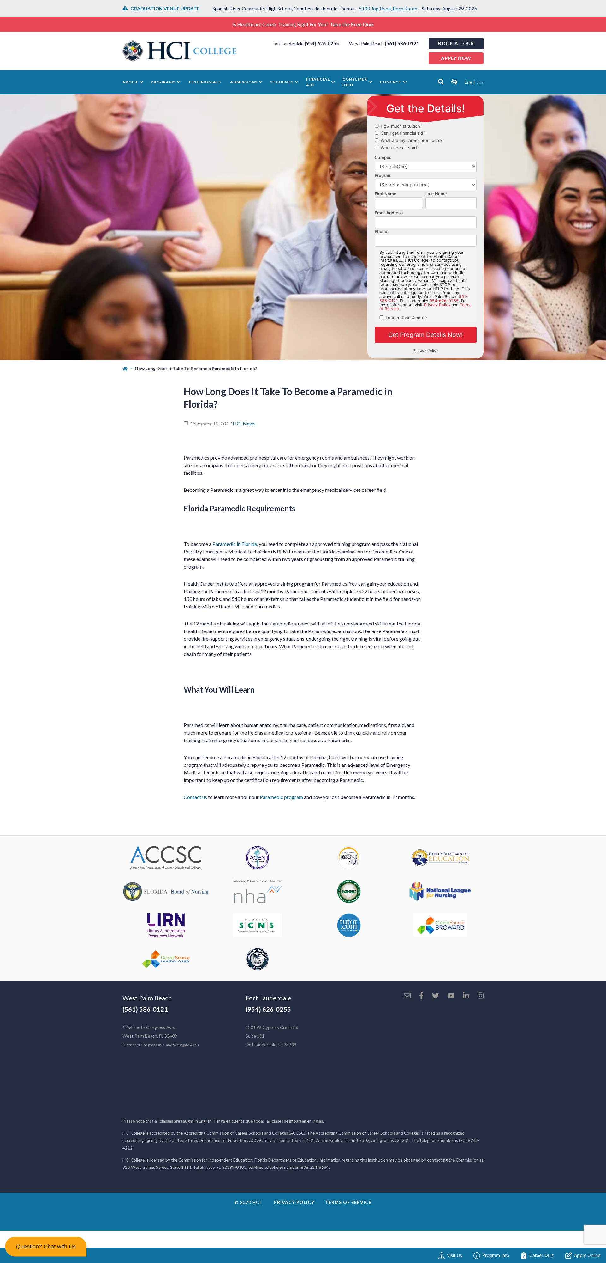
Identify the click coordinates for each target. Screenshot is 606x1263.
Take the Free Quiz (352, 24)
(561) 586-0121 (402, 43)
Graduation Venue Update (165, 8)
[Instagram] (481, 996)
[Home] (128, 368)
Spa (480, 82)
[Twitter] (435, 996)
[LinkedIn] (466, 996)
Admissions (244, 82)
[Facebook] (421, 996)
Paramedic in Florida (234, 544)
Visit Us (454, 1255)
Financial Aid (318, 82)
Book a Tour (456, 43)
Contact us (195, 797)
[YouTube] (451, 996)
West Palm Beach (147, 998)
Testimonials (204, 82)
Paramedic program (281, 797)
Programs (163, 82)
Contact (391, 82)
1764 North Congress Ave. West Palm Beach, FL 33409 (160, 1036)
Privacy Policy (294, 1202)
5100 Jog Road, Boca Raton (388, 8)
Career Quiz (541, 1255)
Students (282, 82)
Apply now (456, 58)
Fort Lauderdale (268, 998)
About (130, 82)
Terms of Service (348, 1202)
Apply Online (587, 1255)
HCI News (244, 423)
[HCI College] (179, 51)
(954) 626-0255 (322, 43)
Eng (468, 82)
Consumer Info (354, 82)
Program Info (495, 1255)
